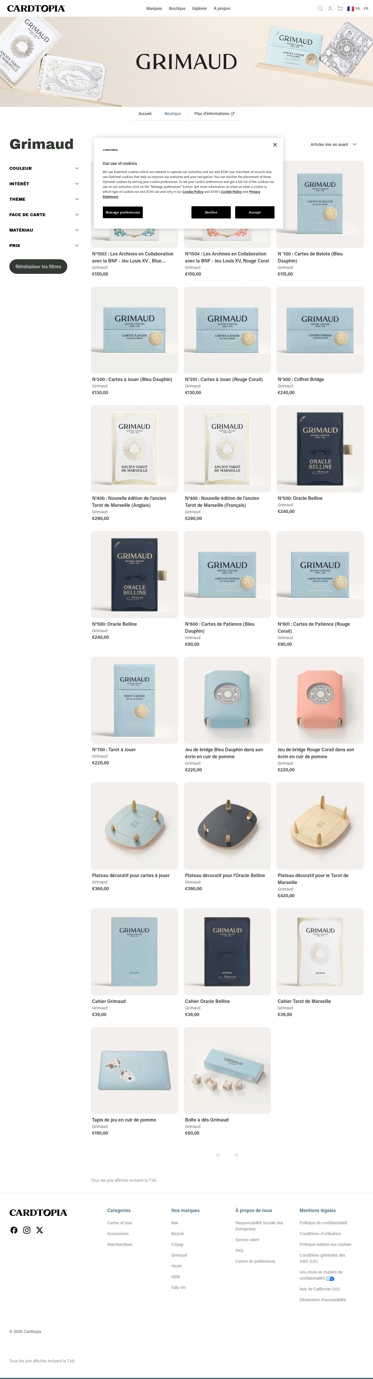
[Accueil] (36, 8)
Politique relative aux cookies (325, 1244)
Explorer (199, 8)
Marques (154, 8)
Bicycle (177, 1233)
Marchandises (119, 1244)
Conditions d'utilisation (320, 1233)
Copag (177, 1244)
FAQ (239, 1250)
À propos (222, 8)
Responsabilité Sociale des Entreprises (259, 1226)
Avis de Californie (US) (320, 1289)
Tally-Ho (178, 1287)
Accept (255, 212)
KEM (175, 1276)
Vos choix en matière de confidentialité (321, 1275)
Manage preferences (123, 212)
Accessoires (118, 1233)
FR (366, 8)
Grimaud (179, 1255)
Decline (211, 212)
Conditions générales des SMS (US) (322, 1258)
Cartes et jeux (119, 1222)
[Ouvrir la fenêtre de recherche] (320, 8)
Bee (174, 1222)
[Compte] (330, 8)
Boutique (177, 8)
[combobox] (334, 144)
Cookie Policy (192, 191)
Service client (247, 1239)
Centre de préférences (255, 1261)
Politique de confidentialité (323, 1222)
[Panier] (340, 8)
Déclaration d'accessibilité (323, 1299)
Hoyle (176, 1266)
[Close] (275, 144)
